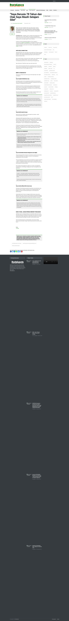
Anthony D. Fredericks (25, 42)
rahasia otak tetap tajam (16, 245)
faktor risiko (50, 68)
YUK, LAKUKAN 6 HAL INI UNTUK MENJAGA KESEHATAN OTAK (36, 261)
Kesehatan (17, 10)
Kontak (58, 619)
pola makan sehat (47, 97)
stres (52, 97)
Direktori (55, 10)
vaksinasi (45, 101)
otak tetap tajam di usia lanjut (16, 243)
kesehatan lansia (46, 78)
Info (27, 10)
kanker (45, 76)
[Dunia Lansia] (17, 6)
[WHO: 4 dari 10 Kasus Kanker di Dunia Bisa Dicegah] (29, 366)
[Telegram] (20, 251)
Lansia (51, 80)
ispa (57, 74)
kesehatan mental (53, 78)
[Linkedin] (14, 251)
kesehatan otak (46, 80)
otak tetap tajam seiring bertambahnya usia (29, 243)
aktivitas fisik (46, 62)
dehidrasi (45, 66)
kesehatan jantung (51, 76)
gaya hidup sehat (52, 70)
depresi (54, 66)
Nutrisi (51, 10)
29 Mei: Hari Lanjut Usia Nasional (50, 37)
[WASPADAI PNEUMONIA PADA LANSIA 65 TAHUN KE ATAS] (29, 580)
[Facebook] (11, 251)
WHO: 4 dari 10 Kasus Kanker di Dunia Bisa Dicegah (36, 333)
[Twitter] (12, 251)
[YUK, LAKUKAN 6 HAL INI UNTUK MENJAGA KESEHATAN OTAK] (29, 295)
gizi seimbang (46, 72)
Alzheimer (51, 62)
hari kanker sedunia (47, 74)
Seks (47, 10)
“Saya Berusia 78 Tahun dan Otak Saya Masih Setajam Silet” (26, 17)
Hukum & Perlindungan (40, 10)
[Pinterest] (22, 251)
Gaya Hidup (23, 10)
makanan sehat (52, 82)
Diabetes (45, 68)
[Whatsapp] (16, 251)
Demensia (50, 66)
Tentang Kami (54, 619)
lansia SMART (46, 82)
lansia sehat (56, 80)
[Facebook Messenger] (18, 251)
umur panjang (54, 99)
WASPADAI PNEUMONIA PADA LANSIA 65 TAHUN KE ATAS (37, 546)
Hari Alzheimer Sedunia (53, 72)
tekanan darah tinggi (47, 99)
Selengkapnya (12, 270)
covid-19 (54, 64)
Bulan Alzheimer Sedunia (48, 64)
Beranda (12, 10)
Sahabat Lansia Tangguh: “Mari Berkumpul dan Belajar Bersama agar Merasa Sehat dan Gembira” (51, 31)
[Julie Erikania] (12, 28)
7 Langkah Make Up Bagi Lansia (50, 25)
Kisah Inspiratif (32, 10)
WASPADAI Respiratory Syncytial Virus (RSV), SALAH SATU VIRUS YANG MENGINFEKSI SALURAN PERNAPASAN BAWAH (36, 405)
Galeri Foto (50, 47)
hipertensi (53, 74)
